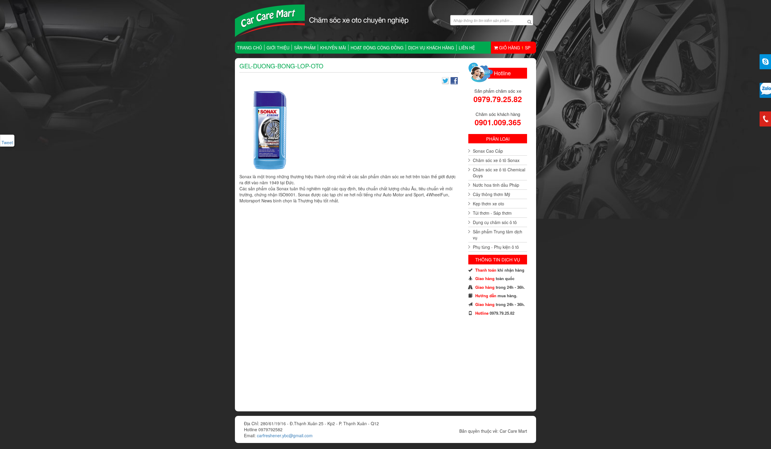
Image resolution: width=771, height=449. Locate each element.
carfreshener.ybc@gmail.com (285, 435)
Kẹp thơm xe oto (488, 204)
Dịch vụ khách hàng (431, 48)
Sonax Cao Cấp (488, 151)
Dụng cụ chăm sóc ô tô (495, 222)
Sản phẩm (305, 48)
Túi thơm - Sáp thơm (492, 213)
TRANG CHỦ (249, 48)
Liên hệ (467, 48)
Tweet (7, 142)
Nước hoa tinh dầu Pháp (496, 185)
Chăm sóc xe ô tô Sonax (496, 160)
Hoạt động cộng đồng (377, 48)
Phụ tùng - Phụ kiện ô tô (496, 247)
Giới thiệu (278, 48)
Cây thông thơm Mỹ (491, 194)
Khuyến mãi (333, 48)
